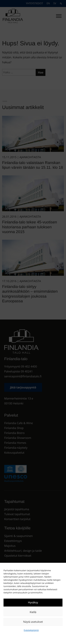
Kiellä (33, 612)
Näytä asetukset (33, 622)
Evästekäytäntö (31, 630)
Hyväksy (33, 602)
